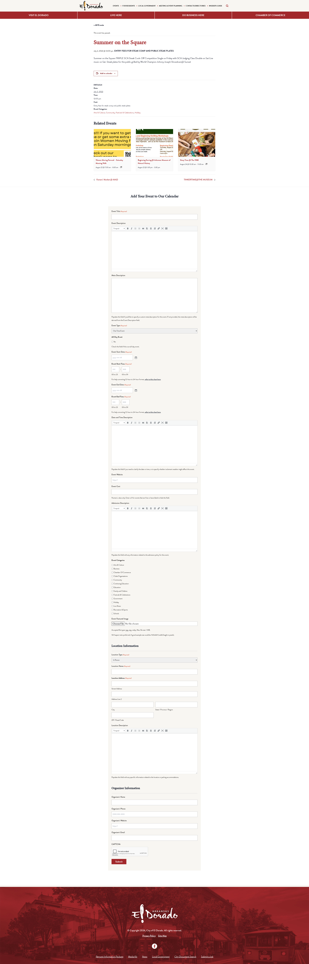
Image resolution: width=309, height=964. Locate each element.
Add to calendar (106, 73)
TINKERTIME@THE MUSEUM (198, 179)
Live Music (117, 606)
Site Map (162, 935)
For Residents (128, 6)
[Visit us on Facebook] (154, 946)
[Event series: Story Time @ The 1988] (206, 164)
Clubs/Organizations (121, 576)
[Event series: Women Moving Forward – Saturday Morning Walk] (121, 167)
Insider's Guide (215, 6)
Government (118, 598)
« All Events (99, 25)
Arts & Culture (99, 112)
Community (110, 112)
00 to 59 (125, 374)
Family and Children (120, 591)
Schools (116, 613)
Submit (119, 861)
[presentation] (112, 143)
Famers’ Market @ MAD (107, 179)
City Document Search (185, 956)
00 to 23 (115, 374)
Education (117, 587)
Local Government (147, 6)
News (144, 956)
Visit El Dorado (39, 15)
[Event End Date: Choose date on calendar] (135, 390)
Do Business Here (193, 15)
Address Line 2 (117, 699)
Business (116, 568)
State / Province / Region (164, 709)
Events (116, 6)
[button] (119, 228)
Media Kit (132, 956)
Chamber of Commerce (270, 15)
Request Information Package (109, 956)
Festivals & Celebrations (125, 112)
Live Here (116, 15)
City (113, 709)
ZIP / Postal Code (118, 720)
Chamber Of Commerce (122, 572)
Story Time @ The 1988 (189, 160)
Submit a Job (207, 956)
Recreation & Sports (121, 609)
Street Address (117, 688)
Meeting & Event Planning (170, 6)
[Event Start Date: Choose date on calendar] (135, 357)
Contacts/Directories (196, 6)
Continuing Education (121, 583)
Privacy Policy (149, 935)
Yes (115, 341)
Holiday (137, 112)
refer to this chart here (153, 379)
